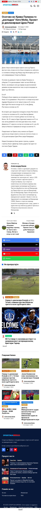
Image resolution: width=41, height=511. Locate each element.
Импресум (24, 493)
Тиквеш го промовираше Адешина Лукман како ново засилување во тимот (24, 463)
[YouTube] (36, 1)
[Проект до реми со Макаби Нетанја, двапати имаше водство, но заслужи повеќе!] (5, 480)
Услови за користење (9, 495)
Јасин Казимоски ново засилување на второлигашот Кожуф (30, 376)
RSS (22, 495)
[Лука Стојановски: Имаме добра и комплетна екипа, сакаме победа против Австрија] (5, 471)
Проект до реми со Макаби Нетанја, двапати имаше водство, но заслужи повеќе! (22, 481)
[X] (31, 1)
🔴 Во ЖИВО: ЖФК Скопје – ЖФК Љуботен (9, 411)
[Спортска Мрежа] (10, 5)
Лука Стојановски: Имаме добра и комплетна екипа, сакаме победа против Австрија (23, 472)
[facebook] (29, 1)
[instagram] (33, 1)
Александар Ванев (10, 27)
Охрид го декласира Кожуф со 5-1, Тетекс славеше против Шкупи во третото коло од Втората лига (19, 302)
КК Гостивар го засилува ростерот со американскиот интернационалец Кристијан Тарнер (20, 341)
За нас (4, 493)
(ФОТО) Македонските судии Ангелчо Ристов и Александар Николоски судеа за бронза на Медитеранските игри (30, 414)
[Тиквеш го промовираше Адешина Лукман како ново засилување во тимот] (5, 462)
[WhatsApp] (38, 1)
